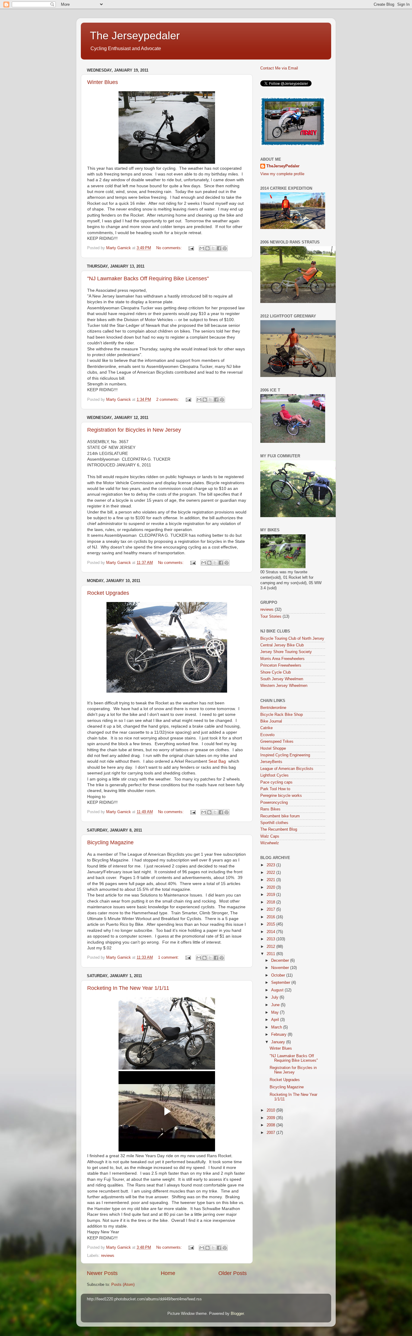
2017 (271, 909)
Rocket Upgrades (108, 593)
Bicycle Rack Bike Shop (281, 715)
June (276, 1005)
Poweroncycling (274, 802)
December (280, 960)
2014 (271, 932)
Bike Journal (271, 721)
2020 (271, 887)
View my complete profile (282, 174)
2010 (271, 1110)
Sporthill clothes (274, 823)
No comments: (169, 248)
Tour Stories (270, 616)
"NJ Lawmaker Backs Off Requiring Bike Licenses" (148, 278)
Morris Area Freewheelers (282, 659)
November (280, 968)
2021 (271, 880)
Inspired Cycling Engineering (285, 755)
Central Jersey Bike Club (282, 645)
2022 (271, 873)
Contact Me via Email (279, 68)
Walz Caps (269, 836)
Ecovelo (267, 735)
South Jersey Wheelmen (281, 679)
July (275, 997)
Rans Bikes (270, 809)
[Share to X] (213, 248)
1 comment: (169, 957)
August (278, 990)
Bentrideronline (273, 708)
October (278, 975)
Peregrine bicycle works (281, 796)
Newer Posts (102, 1273)
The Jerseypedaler (135, 35)
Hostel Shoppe (273, 748)
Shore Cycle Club (275, 672)
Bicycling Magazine (110, 842)
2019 (271, 895)
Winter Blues (102, 82)
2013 (271, 939)
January (278, 1042)
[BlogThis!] (207, 248)
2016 (271, 917)
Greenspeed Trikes (276, 741)
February (279, 1034)
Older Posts (232, 1273)
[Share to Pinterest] (225, 248)
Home (168, 1273)
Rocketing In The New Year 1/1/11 (128, 988)
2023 (271, 865)
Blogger (237, 1314)
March (277, 1027)
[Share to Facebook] (219, 248)
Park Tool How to (275, 789)
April (275, 1020)
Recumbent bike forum (280, 816)
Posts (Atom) (123, 1285)
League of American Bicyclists (286, 769)
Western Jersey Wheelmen (283, 686)
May (275, 1012)
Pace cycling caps (276, 782)
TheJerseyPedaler (282, 166)
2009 (271, 1118)
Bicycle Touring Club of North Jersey (292, 638)
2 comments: (168, 400)
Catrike (266, 728)
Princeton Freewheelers (280, 665)
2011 (271, 954)
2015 (271, 924)
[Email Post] (191, 248)
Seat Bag (217, 761)
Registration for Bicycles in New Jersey (134, 430)
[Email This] (202, 248)
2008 (271, 1125)
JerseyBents (271, 762)
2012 (271, 947)
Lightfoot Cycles (274, 775)
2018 (271, 902)
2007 (271, 1133)
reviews (107, 1256)
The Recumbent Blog (278, 829)
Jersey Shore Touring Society (286, 652)
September (281, 982)
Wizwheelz (269, 843)
